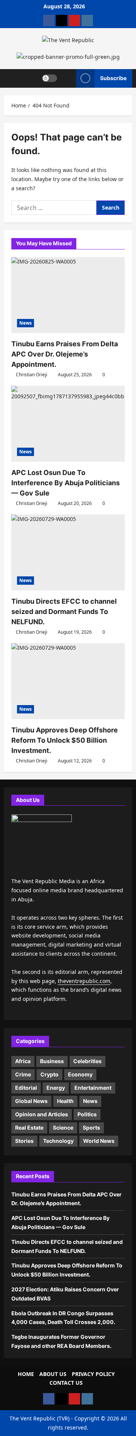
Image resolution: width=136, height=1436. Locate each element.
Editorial (26, 1087)
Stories (24, 1141)
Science (63, 1127)
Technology (58, 1141)
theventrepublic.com (84, 981)
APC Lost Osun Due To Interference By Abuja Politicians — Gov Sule (65, 483)
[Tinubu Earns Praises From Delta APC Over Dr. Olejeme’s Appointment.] (68, 295)
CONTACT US (66, 1382)
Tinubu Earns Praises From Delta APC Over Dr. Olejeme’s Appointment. (64, 354)
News (25, 323)
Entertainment (92, 1087)
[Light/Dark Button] (49, 78)
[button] (67, 78)
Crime (23, 1074)
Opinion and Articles (41, 1114)
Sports (91, 1127)
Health (65, 1101)
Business (52, 1061)
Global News (31, 1101)
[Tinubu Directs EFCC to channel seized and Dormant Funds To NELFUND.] (68, 552)
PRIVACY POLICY (93, 1374)
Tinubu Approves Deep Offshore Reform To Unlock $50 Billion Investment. (64, 740)
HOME (26, 1374)
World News (98, 1141)
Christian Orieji (31, 374)
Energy (55, 1087)
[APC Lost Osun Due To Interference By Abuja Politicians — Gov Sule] (68, 424)
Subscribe (113, 78)
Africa (23, 1061)
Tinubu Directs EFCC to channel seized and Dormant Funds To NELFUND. (64, 611)
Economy (80, 1074)
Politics (87, 1114)
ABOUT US (52, 1374)
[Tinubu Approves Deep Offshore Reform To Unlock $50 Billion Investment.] (68, 681)
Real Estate (29, 1127)
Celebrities (87, 1061)
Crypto (49, 1074)
